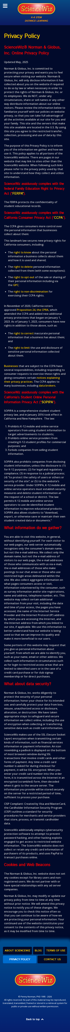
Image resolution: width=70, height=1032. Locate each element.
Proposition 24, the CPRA (33, 310)
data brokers (47, 385)
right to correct (24, 333)
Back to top (33, 1019)
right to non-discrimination (31, 291)
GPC (15, 285)
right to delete (23, 267)
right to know (22, 252)
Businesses (11, 366)
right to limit (22, 347)
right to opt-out (24, 277)
